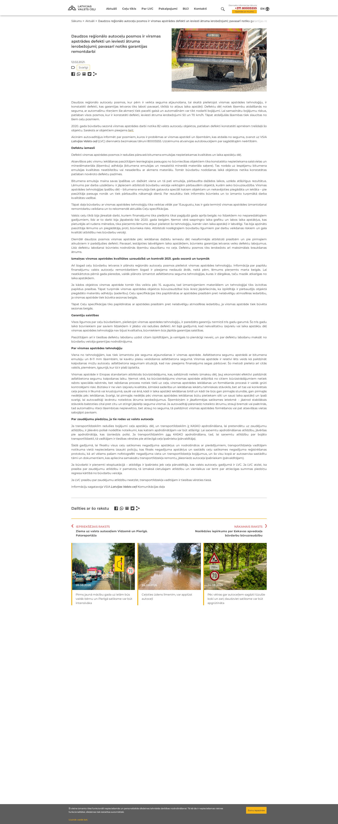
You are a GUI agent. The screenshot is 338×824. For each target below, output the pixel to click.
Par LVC (147, 8)
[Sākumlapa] (82, 8)
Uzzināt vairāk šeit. (78, 819)
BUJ (186, 8)
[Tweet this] (89, 74)
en (262, 8)
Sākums (76, 21)
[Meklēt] (222, 9)
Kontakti (200, 8)
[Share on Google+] (84, 74)
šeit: (131, 130)
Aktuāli (111, 8)
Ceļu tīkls (129, 8)
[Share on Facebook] (73, 74)
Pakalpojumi (168, 8)
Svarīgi (83, 67)
